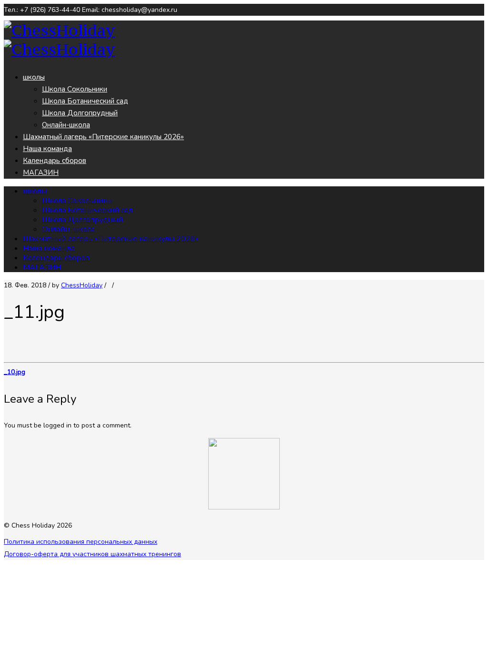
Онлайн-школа (66, 125)
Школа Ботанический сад (85, 101)
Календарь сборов (54, 160)
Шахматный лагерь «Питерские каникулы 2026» (103, 137)
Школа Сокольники (74, 89)
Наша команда (47, 148)
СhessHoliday (81, 285)
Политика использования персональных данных (80, 541)
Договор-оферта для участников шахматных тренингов (92, 554)
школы (34, 77)
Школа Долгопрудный (80, 113)
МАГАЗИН (41, 172)
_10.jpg (14, 371)
